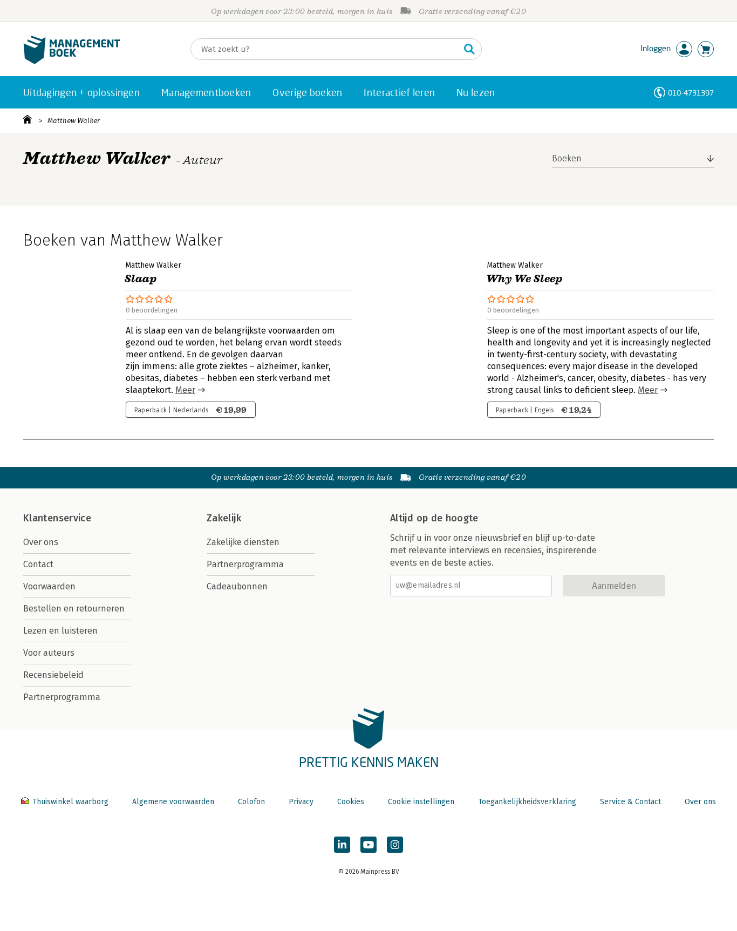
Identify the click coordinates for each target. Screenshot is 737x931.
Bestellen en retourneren (74, 608)
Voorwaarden (49, 586)
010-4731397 (691, 92)
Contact (38, 564)
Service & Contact (630, 801)
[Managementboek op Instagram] (395, 845)
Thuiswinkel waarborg (70, 801)
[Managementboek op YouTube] (368, 845)
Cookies (350, 801)
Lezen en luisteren (60, 631)
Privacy (301, 801)
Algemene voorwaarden (173, 801)
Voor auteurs (48, 653)
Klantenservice (57, 518)
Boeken (567, 158)
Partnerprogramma (61, 697)
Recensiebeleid (53, 675)
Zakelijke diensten (243, 542)
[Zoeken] (469, 49)
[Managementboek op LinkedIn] (342, 845)
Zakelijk (224, 518)
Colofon (251, 801)
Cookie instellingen (421, 801)
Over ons (40, 542)
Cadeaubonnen (237, 586)
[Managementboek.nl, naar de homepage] (71, 61)
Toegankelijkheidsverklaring (527, 801)
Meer (185, 390)
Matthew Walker (73, 121)
